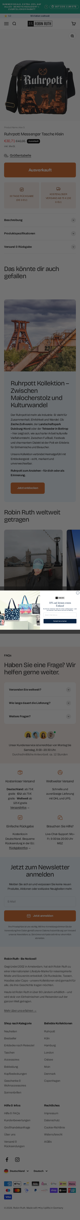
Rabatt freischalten (60, 621)
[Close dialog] (77, 592)
